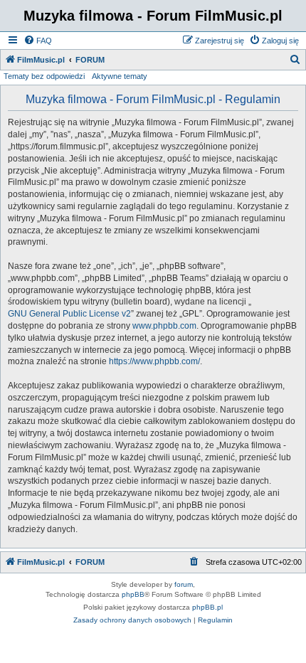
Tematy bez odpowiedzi (44, 76)
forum (183, 584)
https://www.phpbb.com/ (154, 361)
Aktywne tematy (119, 76)
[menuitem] (37, 40)
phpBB (133, 594)
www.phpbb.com (164, 326)
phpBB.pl (207, 607)
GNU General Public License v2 (69, 314)
